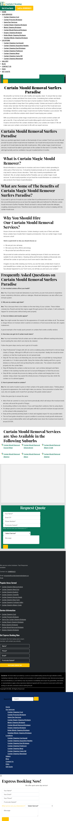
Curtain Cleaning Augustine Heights (16, 46)
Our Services (7, 14)
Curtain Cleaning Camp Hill (13, 56)
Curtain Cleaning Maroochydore (12, 587)
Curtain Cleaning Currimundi (13, 43)
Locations (6, 40)
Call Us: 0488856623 (24, 8)
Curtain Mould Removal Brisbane (15, 30)
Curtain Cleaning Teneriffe (10, 595)
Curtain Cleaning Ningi (11, 53)
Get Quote (6, 72)
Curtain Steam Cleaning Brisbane (15, 25)
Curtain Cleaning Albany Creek (12, 605)
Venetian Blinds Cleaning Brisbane (16, 38)
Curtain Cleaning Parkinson (13, 51)
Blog (4, 64)
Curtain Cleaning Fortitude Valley (12, 602)
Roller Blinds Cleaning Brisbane (15, 35)
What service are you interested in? (14, 806)
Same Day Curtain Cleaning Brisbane (14, 619)
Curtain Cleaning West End (10, 589)
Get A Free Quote (7, 8)
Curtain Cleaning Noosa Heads (12, 597)
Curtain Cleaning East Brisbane (14, 48)
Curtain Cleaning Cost (11, 17)
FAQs (4, 69)
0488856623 (11, 571)
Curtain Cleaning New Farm (11, 600)
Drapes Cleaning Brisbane (13, 33)
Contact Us (6, 66)
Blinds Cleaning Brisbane (12, 27)
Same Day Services (10, 22)
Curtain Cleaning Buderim (10, 592)
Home (4, 12)
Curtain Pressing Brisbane (13, 20)
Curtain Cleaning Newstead (13, 59)
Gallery (5, 61)
